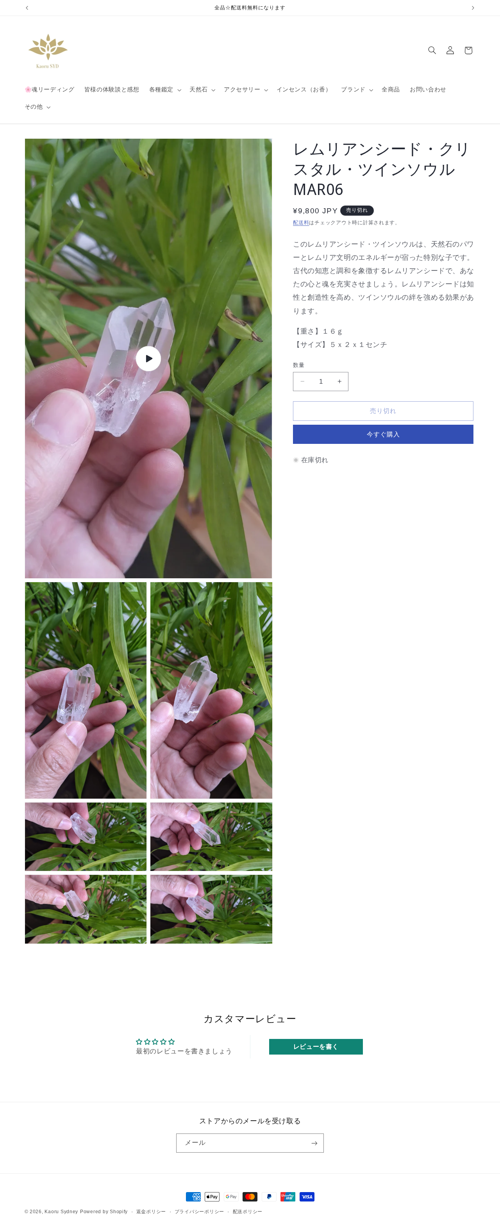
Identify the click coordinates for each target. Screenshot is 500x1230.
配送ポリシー (247, 1211)
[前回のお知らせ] (27, 8)
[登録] (314, 1143)
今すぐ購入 (383, 434)
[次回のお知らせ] (473, 8)
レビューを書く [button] (316, 1046)
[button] (164, 89)
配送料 (301, 222)
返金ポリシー (151, 1211)
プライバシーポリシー (199, 1211)
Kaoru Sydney (61, 1211)
